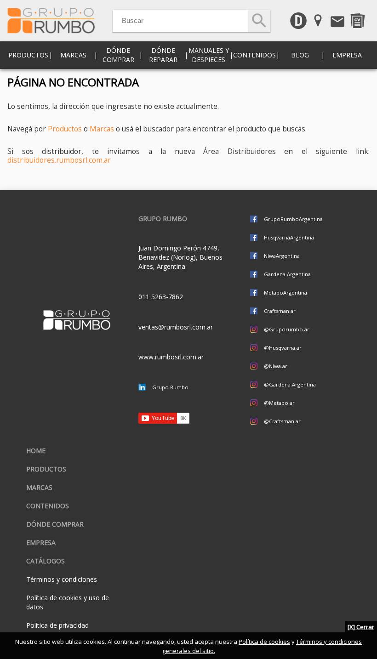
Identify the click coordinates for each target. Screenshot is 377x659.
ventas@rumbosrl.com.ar (175, 327)
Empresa (347, 55)
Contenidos (47, 505)
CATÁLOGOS (45, 561)
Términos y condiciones (61, 579)
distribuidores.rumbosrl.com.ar (59, 160)
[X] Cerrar (361, 627)
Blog (300, 55)
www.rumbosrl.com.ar (171, 356)
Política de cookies (264, 641)
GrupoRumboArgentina (293, 219)
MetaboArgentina (285, 292)
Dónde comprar (118, 55)
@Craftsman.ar (282, 421)
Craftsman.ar (280, 310)
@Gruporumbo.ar (286, 329)
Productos (65, 129)
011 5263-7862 (160, 296)
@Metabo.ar (279, 402)
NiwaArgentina (282, 255)
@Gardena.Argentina (290, 384)
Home (36, 450)
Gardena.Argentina (287, 274)
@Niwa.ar (275, 366)
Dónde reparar (163, 55)
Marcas (102, 129)
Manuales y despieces (208, 55)
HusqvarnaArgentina (289, 237)
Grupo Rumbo (170, 387)
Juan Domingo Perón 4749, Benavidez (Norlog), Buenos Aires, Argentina (180, 257)
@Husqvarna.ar (283, 347)
